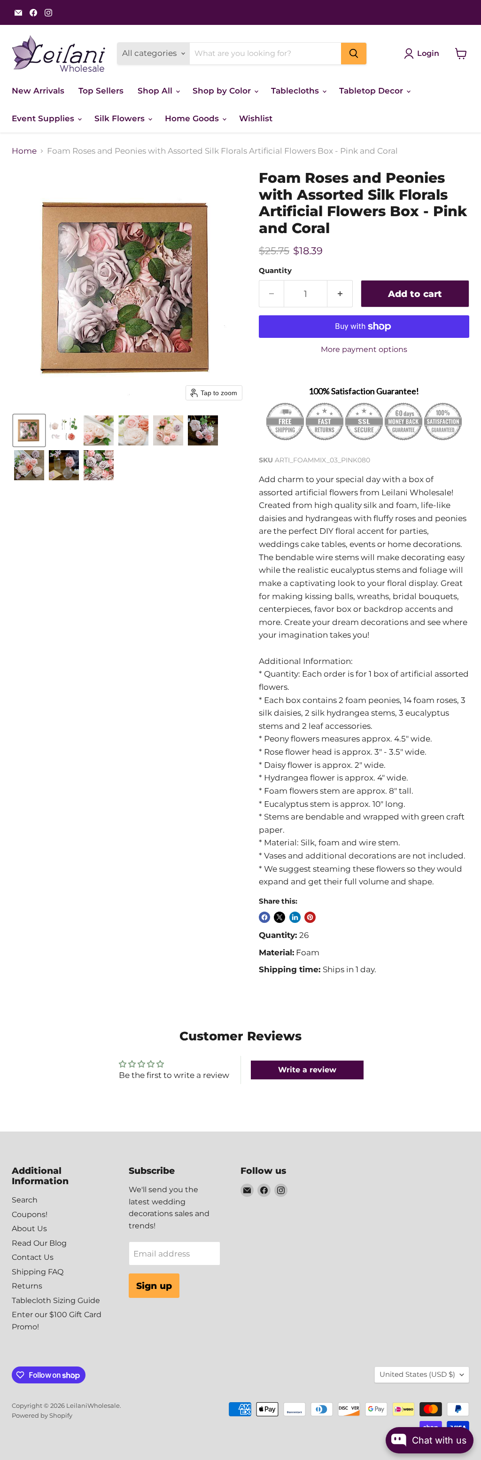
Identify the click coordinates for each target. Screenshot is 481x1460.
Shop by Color (223, 90)
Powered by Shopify (42, 1415)
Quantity (275, 271)
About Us (29, 1228)
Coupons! (29, 1214)
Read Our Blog (39, 1243)
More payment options (364, 349)
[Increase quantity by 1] (340, 293)
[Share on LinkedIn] (295, 917)
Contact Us (33, 1257)
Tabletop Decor (372, 90)
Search (25, 1199)
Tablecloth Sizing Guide (56, 1300)
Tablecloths (296, 90)
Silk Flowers (120, 118)
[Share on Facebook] (264, 917)
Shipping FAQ (37, 1271)
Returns (27, 1285)
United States (417, 1374)
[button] (29, 430)
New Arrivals (38, 90)
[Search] (353, 53)
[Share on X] (279, 917)
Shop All (156, 90)
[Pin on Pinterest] (310, 917)
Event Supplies (44, 118)
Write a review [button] (307, 1069)
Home (24, 151)
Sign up (154, 1285)
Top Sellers (101, 90)
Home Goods (193, 118)
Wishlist (255, 118)
